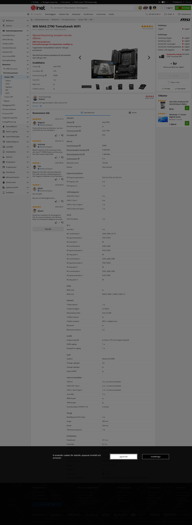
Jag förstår (124, 456)
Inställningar (156, 456)
